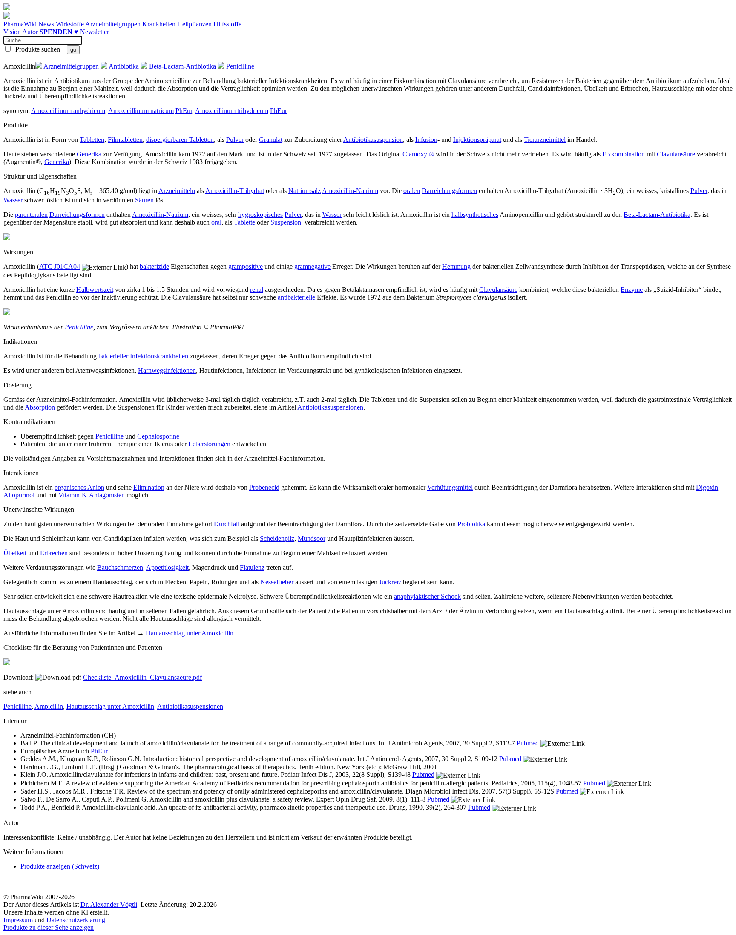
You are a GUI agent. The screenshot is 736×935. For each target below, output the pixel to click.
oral (216, 222)
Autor (30, 31)
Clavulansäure (676, 154)
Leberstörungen (209, 443)
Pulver (235, 139)
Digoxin (707, 487)
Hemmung (456, 266)
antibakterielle (296, 297)
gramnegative (312, 266)
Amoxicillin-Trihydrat (234, 190)
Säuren (144, 200)
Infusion (426, 139)
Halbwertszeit (94, 289)
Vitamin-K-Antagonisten (91, 495)
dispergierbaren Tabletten (180, 139)
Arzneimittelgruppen (113, 24)
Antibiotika (124, 66)
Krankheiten (158, 24)
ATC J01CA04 (59, 266)
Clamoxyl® (418, 154)
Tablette (244, 222)
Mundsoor (311, 538)
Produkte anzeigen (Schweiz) (59, 866)
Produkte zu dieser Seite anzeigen (48, 927)
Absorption (40, 407)
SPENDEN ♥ (59, 31)
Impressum (18, 919)
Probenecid (264, 487)
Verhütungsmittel (450, 487)
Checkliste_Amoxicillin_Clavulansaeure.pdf (142, 677)
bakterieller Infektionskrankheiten (143, 356)
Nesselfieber (276, 582)
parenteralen (31, 214)
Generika (89, 154)
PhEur (183, 110)
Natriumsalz (304, 190)
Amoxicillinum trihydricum (231, 110)
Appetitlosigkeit (167, 567)
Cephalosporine (158, 436)
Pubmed (528, 743)
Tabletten (92, 139)
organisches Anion (79, 487)
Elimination (148, 487)
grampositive (245, 266)
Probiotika (471, 524)
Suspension (285, 222)
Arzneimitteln (176, 190)
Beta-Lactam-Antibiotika (182, 66)
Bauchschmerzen (120, 567)
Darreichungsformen (449, 190)
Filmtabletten (125, 139)
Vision (12, 31)
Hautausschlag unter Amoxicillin (189, 633)
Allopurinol (18, 495)
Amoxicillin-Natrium (350, 190)
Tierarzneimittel (545, 139)
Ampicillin (48, 706)
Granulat (270, 139)
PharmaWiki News (28, 24)
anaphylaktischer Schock (427, 596)
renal (256, 289)
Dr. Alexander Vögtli (108, 904)
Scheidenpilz (277, 538)
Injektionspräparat (477, 139)
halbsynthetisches (474, 214)
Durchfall (226, 524)
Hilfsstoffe (227, 24)
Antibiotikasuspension (373, 139)
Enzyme (632, 289)
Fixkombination (623, 154)
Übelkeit (14, 553)
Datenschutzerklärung (75, 919)
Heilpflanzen (194, 24)
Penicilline (240, 66)
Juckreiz (390, 582)
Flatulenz (252, 567)
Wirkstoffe (70, 24)
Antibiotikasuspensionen (330, 407)
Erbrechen (54, 553)
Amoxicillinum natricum (141, 110)
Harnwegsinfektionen (167, 370)
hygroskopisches (260, 214)
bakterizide (154, 266)
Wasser (13, 200)
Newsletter (94, 31)
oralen (411, 190)
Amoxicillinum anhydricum (68, 110)
